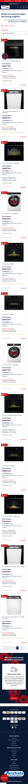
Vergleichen (7, 84)
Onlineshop (14, 738)
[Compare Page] (10, 85)
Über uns (14, 698)
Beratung (4, 778)
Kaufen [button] (24, 85)
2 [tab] (13, 691)
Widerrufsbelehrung (14, 767)
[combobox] (14, 33)
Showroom (14, 755)
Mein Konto (14, 743)
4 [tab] (16, 691)
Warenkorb (14, 745)
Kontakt (14, 741)
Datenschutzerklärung (14, 765)
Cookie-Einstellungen (14, 769)
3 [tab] (14, 691)
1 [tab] (11, 691)
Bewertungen (14, 752)
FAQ (14, 757)
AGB (14, 762)
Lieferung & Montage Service (14, 740)
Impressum (14, 763)
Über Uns (14, 750)
